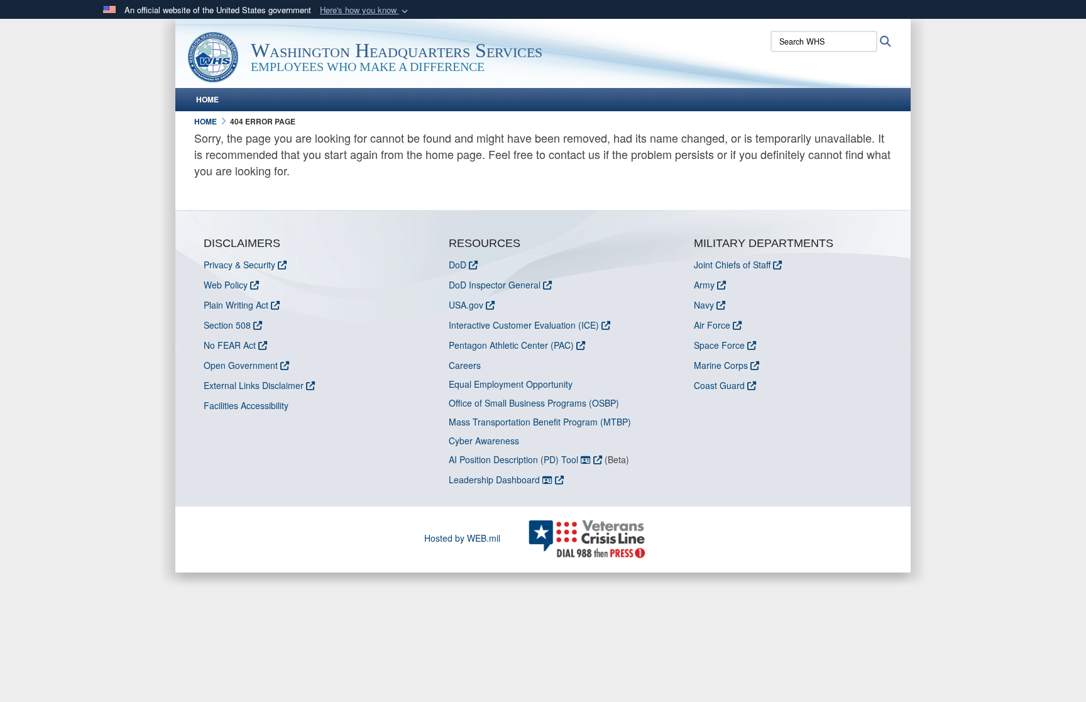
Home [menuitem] (207, 99)
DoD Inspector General (494, 284)
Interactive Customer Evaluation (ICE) (524, 325)
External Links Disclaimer (254, 385)
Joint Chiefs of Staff (732, 264)
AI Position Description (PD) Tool (515, 459)
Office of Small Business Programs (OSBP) (534, 403)
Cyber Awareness (484, 440)
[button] (365, 10)
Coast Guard (719, 385)
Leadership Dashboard (495, 479)
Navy (704, 305)
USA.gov (466, 305)
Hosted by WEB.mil (462, 538)
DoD (457, 264)
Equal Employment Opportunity (511, 384)
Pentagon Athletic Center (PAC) (511, 345)
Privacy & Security (239, 264)
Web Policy (226, 284)
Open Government (241, 365)
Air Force (712, 325)
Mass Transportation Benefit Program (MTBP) (540, 421)
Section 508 (227, 325)
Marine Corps (721, 365)
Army (704, 284)
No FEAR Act (230, 345)
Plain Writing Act (236, 305)
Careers (465, 365)
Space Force (719, 345)
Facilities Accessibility (246, 405)
